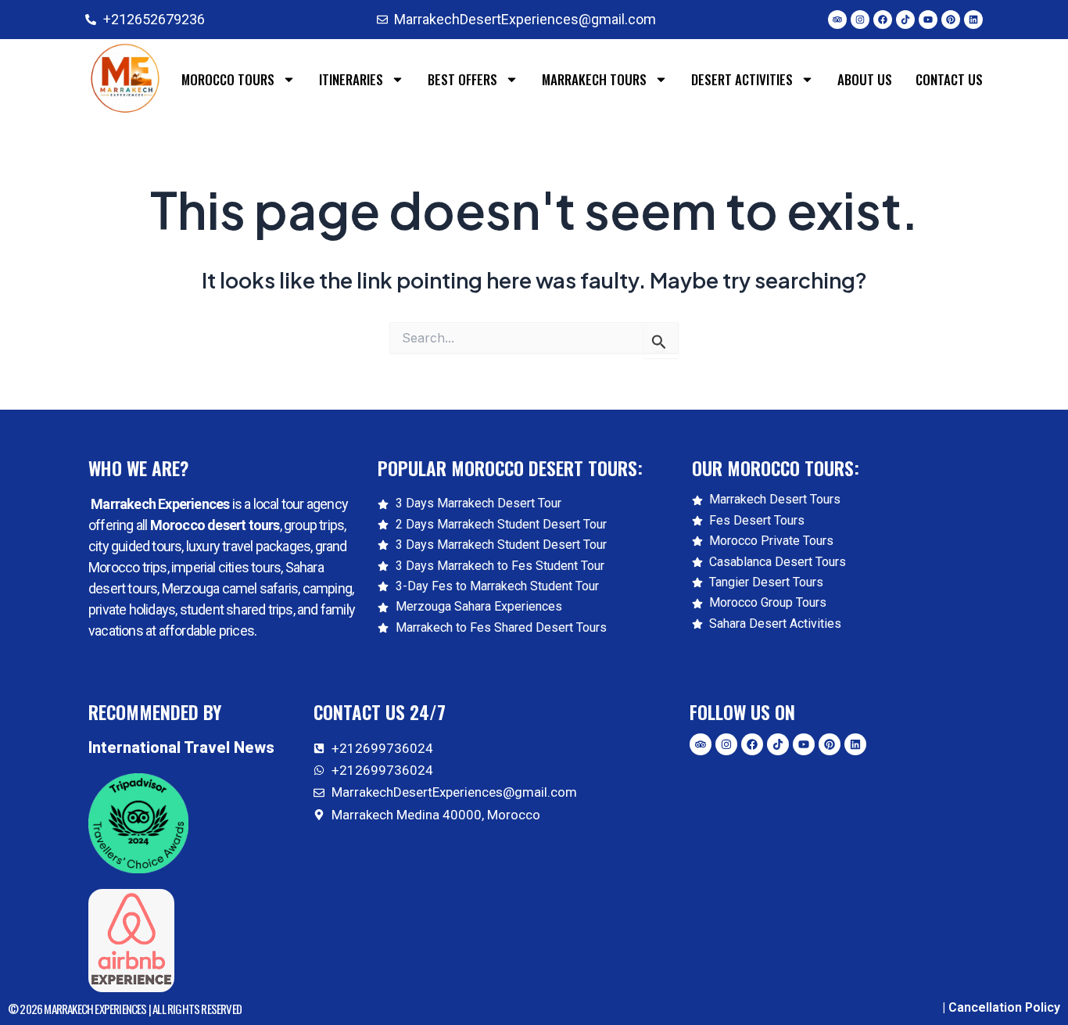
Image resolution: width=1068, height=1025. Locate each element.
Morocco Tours (227, 79)
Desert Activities (742, 79)
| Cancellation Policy (1001, 1007)
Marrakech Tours (594, 79)
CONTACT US (949, 79)
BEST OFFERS (462, 79)
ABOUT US (864, 79)
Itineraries (351, 79)
